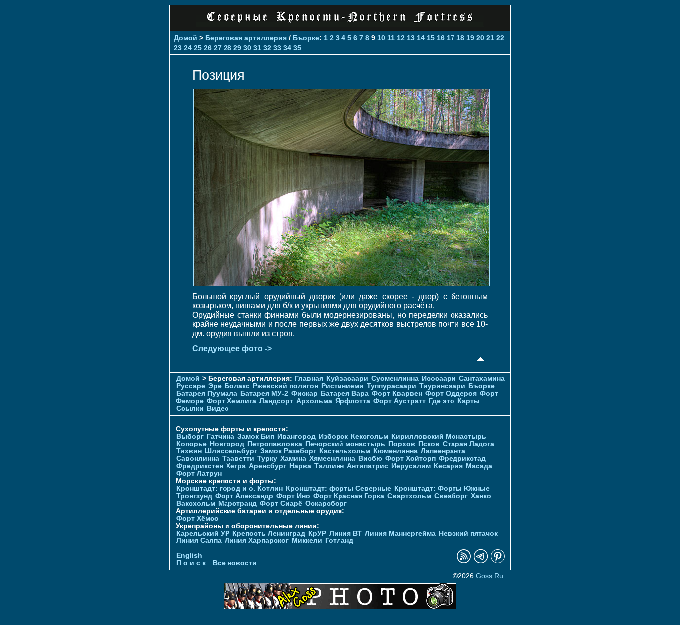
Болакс (237, 386)
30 (247, 48)
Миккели (307, 540)
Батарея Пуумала (206, 393)
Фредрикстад (462, 458)
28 (227, 48)
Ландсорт (276, 401)
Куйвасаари (347, 378)
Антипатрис (367, 466)
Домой (185, 38)
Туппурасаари (391, 386)
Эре (215, 386)
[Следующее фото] (341, 283)
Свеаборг (451, 496)
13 (411, 38)
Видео (218, 408)
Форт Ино (293, 496)
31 (257, 48)
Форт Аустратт (399, 401)
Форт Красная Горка (348, 496)
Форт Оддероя (451, 393)
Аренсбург (267, 466)
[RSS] (464, 561)
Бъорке (306, 38)
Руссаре (190, 386)
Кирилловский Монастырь (438, 436)
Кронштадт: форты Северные (338, 488)
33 (277, 48)
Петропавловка (274, 443)
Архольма (314, 401)
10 (381, 38)
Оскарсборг (326, 503)
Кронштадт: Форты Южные (442, 488)
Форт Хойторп (410, 458)
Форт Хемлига (231, 401)
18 (460, 38)
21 (490, 38)
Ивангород (296, 436)
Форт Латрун (199, 473)
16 (441, 38)
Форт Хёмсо (197, 518)
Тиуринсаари (442, 386)
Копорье (191, 443)
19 (470, 38)
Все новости (235, 563)
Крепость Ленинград (268, 533)
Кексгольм (369, 436)
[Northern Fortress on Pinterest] (498, 561)
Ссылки (190, 408)
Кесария (448, 466)
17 (450, 38)
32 (267, 48)
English (189, 555)
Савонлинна (197, 458)
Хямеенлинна (332, 458)
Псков (429, 443)
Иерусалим (411, 466)
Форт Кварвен (397, 393)
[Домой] (340, 24)
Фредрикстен (199, 466)
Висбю (370, 458)
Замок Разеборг (288, 451)
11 (391, 38)
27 (218, 48)
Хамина (293, 458)
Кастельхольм (344, 451)
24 (188, 48)
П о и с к (191, 563)
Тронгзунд (194, 496)
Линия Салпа (199, 540)
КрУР (317, 533)
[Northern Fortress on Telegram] (481, 561)
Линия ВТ (345, 533)
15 (431, 38)
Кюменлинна (395, 451)
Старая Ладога (468, 443)
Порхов (401, 443)
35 (297, 48)
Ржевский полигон (285, 386)
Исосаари (439, 378)
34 (287, 48)
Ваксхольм (195, 503)
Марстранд (237, 503)
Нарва (300, 466)
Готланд (339, 540)
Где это (441, 401)
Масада (479, 466)
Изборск (333, 436)
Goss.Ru (489, 576)
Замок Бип (255, 436)
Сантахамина (482, 378)
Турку (267, 458)
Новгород (227, 443)
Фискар (304, 393)
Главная (309, 378)
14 (421, 38)
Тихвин (189, 451)
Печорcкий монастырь (345, 443)
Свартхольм (409, 496)
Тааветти (238, 458)
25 (198, 48)
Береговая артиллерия (246, 38)
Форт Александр (244, 496)
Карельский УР (202, 533)
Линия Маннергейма (400, 533)
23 (178, 48)
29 (237, 48)
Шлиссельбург (231, 451)
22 (500, 38)
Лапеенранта (443, 451)
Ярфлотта (352, 401)
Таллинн (329, 466)
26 (208, 48)
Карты (468, 401)
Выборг (190, 436)
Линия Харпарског (257, 540)
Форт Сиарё (281, 503)
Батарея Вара (345, 393)
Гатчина (220, 436)
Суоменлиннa (395, 378)
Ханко (481, 496)
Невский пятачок (468, 533)
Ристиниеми (342, 386)
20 (480, 38)
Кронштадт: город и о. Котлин (229, 488)
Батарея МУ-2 (264, 393)
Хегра (236, 466)
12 (401, 38)
